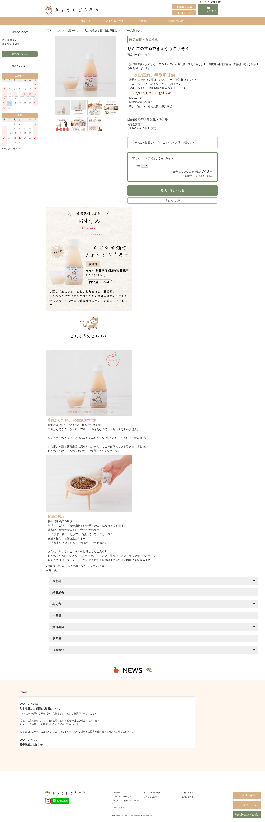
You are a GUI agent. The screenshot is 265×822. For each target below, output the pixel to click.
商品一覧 (86, 20)
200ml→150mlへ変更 (144, 128)
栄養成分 (58, 592)
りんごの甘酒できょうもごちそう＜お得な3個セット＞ (166, 142)
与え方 (56, 604)
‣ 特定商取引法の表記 (151, 792)
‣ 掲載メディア (118, 807)
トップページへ (247, 804)
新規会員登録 (184, 6)
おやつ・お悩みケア (67, 30)
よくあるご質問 (114, 20)
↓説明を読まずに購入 (247, 814)
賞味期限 (58, 627)
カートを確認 (208, 11)
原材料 (56, 581)
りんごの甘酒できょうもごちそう (174, 167)
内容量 (56, 615)
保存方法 (58, 650)
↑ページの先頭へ (247, 795)
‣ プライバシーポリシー (121, 797)
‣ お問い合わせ (187, 797)
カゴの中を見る (20, 54)
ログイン (185, 12)
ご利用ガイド (145, 20)
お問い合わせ (175, 20)
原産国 (56, 638)
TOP (48, 30)
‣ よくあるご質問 (149, 797)
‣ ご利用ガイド (187, 792)
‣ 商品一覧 (116, 792)
